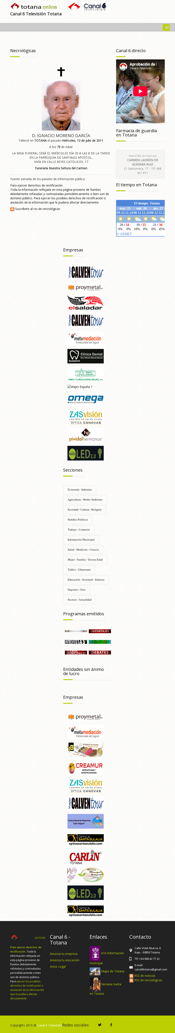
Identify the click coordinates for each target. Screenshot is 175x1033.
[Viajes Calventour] (85, 272)
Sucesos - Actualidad (80, 599)
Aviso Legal (58, 966)
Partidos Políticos (78, 519)
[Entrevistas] (76, 642)
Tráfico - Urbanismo (79, 569)
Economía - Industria (80, 489)
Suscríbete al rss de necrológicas (37, 209)
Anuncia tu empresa (63, 954)
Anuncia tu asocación (64, 960)
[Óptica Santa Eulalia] (85, 839)
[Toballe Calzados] (85, 749)
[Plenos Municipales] (76, 652)
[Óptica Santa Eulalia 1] (85, 910)
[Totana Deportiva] (100, 642)
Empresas (73, 250)
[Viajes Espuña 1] (79, 387)
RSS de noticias (144, 976)
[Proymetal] (85, 287)
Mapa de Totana (112, 971)
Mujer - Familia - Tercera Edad (85, 559)
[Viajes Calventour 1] (85, 320)
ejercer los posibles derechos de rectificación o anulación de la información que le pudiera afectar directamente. (27, 990)
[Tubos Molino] (85, 374)
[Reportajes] (100, 631)
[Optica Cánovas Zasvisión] (85, 417)
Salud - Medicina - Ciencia (83, 549)
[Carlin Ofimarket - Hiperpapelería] (85, 857)
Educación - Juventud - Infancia (86, 579)
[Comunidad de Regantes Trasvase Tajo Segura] (85, 821)
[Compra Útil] (76, 631)
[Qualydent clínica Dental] (85, 356)
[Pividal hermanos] (85, 435)
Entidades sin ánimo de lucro (83, 671)
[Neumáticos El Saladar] (85, 302)
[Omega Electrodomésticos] (85, 399)
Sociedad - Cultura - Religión (85, 509)
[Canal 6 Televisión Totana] (34, 6)
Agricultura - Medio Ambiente (85, 499)
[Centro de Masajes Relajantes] (85, 874)
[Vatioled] (85, 453)
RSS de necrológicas (147, 980)
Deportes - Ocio (77, 589)
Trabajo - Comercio (79, 529)
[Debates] (100, 652)
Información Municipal (81, 539)
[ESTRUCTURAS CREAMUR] (85, 767)
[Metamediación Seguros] (85, 338)
